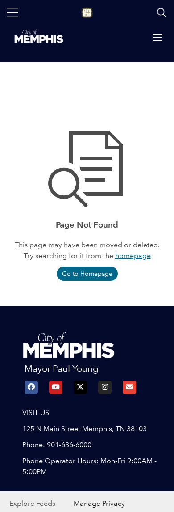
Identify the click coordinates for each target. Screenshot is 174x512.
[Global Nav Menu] (12, 12)
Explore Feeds (32, 503)
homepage (133, 255)
